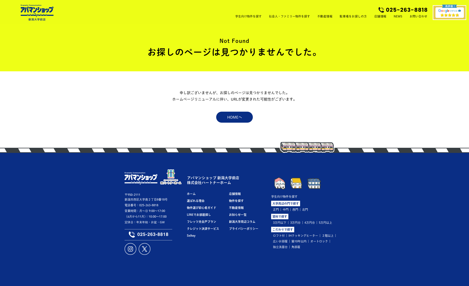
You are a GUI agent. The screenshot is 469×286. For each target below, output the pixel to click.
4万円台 (309, 222)
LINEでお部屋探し (199, 214)
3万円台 (295, 222)
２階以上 (328, 235)
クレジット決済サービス (203, 228)
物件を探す (236, 200)
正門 (276, 209)
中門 (286, 209)
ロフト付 (279, 235)
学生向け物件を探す (284, 196)
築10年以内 (298, 241)
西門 (295, 209)
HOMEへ (234, 117)
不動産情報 (325, 16)
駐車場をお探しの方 (353, 16)
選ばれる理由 (195, 200)
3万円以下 (279, 222)
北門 (305, 209)
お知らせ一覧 (238, 214)
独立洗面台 (280, 246)
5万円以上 (325, 222)
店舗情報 (380, 16)
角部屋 (295, 246)
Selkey (191, 235)
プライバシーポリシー (243, 228)
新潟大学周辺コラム (242, 221)
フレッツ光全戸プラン (201, 221)
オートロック (319, 241)
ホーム (191, 193)
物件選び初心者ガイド (201, 207)
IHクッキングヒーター (303, 235)
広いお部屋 (280, 241)
